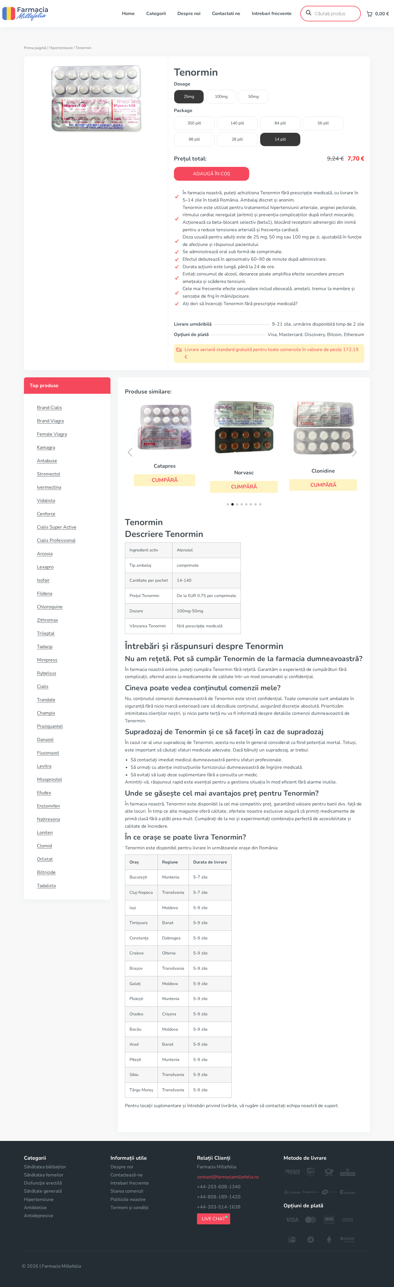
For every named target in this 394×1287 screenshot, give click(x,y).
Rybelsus (46, 673)
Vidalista (46, 500)
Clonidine (323, 470)
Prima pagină (35, 48)
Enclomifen (48, 806)
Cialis (42, 686)
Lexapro (45, 567)
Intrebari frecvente (272, 13)
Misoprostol (49, 779)
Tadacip (44, 647)
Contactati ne (226, 13)
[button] (165, 480)
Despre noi (188, 13)
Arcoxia (44, 554)
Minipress (47, 660)
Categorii (156, 13)
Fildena (44, 593)
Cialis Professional (56, 540)
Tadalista (46, 886)
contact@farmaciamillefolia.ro (228, 1177)
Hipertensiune (61, 48)
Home (128, 13)
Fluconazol (48, 753)
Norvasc (244, 472)
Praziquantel (50, 726)
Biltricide (46, 872)
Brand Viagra (50, 421)
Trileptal (46, 633)
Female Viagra (52, 434)
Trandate (46, 700)
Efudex (44, 793)
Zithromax (47, 620)
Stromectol (48, 474)
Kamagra (46, 447)
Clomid (44, 846)
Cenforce (46, 514)
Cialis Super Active (56, 527)
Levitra (44, 766)
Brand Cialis (49, 407)
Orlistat (45, 859)
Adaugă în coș (211, 174)
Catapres (165, 466)
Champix (46, 713)
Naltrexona (48, 819)
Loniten (45, 832)
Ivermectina (49, 487)
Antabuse (47, 461)
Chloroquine (50, 607)
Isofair (43, 580)
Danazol (45, 739)
